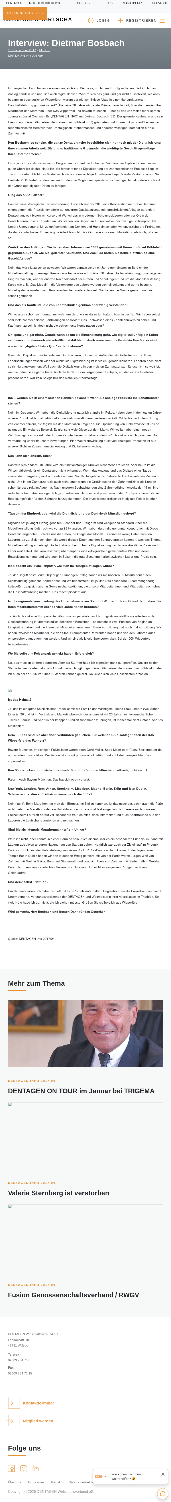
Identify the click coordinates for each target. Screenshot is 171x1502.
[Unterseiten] (162, 20)
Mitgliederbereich (44, 3)
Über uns (14, 1482)
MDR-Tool (159, 3)
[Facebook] (12, 1468)
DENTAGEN (14, 3)
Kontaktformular (38, 1403)
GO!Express (86, 3)
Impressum (36, 1482)
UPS (110, 3)
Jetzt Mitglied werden (24, 13)
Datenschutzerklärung (84, 1482)
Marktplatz (132, 3)
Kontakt (56, 1482)
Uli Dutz (44, 50)
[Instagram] (24, 1468)
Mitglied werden (38, 1421)
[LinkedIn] (37, 1468)
